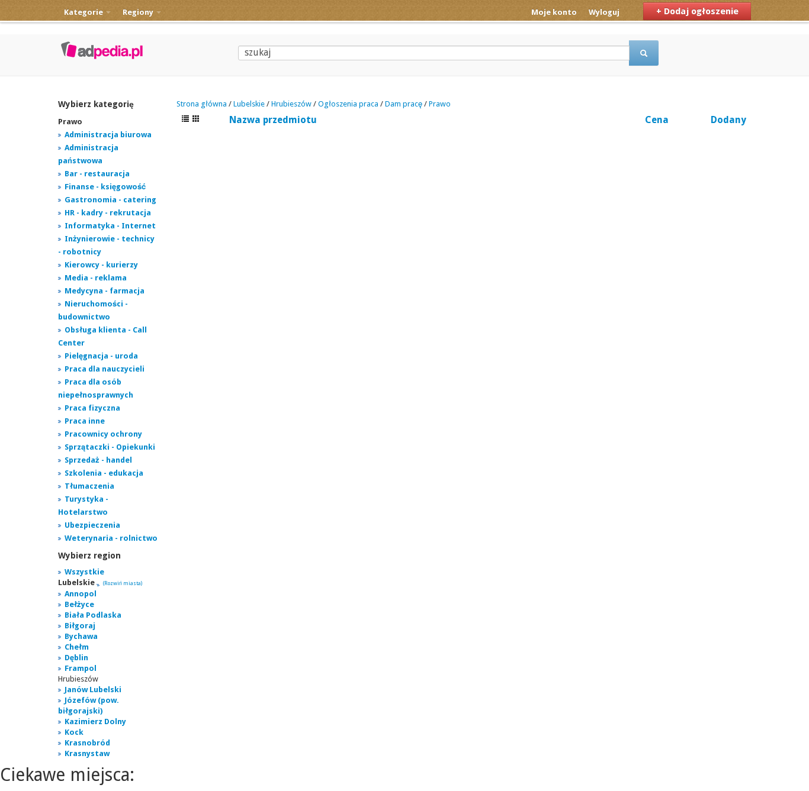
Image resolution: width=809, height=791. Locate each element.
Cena (657, 119)
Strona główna (201, 103)
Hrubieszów (291, 103)
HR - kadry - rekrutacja (108, 212)
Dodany (728, 119)
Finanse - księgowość (105, 186)
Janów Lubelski (93, 689)
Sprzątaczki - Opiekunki (110, 447)
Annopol (81, 593)
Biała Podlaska (93, 615)
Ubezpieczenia (92, 525)
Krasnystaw (87, 753)
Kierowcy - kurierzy (101, 264)
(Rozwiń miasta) (122, 583)
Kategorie (84, 12)
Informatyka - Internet (110, 225)
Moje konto (554, 12)
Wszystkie (84, 571)
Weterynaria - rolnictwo (111, 538)
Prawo (440, 103)
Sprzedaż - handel (98, 460)
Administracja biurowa (108, 134)
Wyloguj (604, 12)
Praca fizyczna (92, 407)
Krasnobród (87, 742)
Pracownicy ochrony (103, 434)
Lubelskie (249, 103)
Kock (74, 732)
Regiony (139, 12)
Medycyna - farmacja (105, 290)
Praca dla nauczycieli (105, 368)
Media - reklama (96, 277)
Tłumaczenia (89, 486)
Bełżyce (79, 604)
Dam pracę (403, 103)
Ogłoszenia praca (348, 103)
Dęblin (76, 657)
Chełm (77, 647)
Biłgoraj (80, 625)
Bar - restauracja (97, 173)
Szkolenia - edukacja (104, 473)
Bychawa (81, 636)
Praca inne (85, 421)
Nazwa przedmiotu (273, 119)
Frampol (81, 668)
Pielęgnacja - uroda (101, 355)
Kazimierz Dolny (95, 721)
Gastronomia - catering (110, 199)
